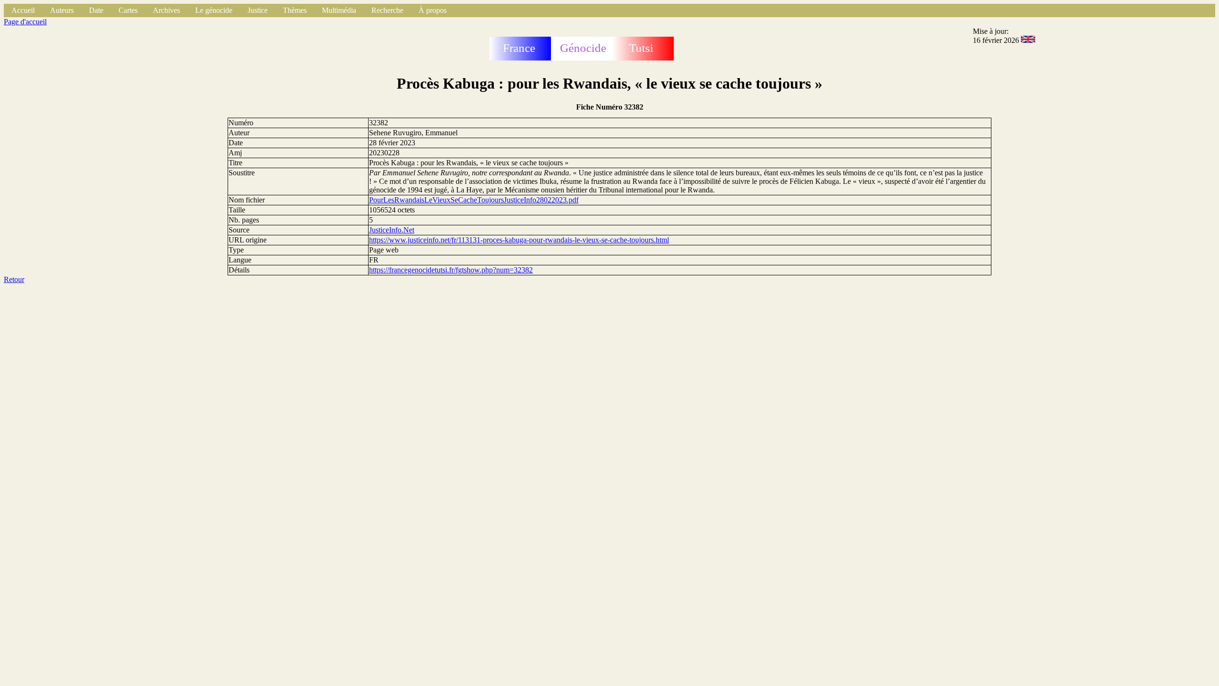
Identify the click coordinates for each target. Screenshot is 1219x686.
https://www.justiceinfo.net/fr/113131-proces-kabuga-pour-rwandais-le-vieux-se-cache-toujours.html (519, 240)
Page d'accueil (25, 22)
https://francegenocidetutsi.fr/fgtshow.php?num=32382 (451, 270)
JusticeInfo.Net (391, 230)
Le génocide (213, 10)
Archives (166, 10)
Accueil (23, 10)
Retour (14, 279)
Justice (258, 10)
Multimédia (339, 10)
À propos (433, 10)
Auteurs (62, 10)
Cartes (128, 10)
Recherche (387, 10)
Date (96, 10)
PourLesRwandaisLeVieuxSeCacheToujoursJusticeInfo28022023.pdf (474, 200)
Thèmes (295, 10)
